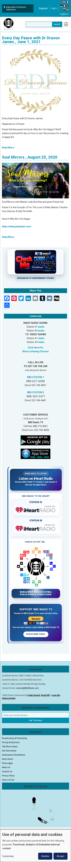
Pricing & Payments (11, 742)
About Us (6, 767)
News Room (7, 759)
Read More (8, 147)
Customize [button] (8, 856)
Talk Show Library (10, 746)
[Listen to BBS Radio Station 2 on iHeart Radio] (35, 527)
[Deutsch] (61, 5)
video (41, 338)
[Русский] (64, 9)
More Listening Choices (35, 351)
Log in (54, 8)
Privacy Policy (8, 776)
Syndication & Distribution (13, 755)
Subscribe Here (36, 634)
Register (43, 8)
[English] (61, 2)
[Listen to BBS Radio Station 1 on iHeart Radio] (35, 509)
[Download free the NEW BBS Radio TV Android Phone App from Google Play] (35, 440)
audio (41, 326)
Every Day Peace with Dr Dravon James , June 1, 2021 (31, 40)
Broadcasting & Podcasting (14, 738)
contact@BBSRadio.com (27, 688)
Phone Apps (7, 763)
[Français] (67, 2)
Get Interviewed (9, 751)
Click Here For (35, 347)
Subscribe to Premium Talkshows (16, 8)
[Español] (67, 9)
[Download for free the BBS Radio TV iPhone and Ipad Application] (35, 453)
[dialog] (35, 845)
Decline (45, 856)
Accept (60, 856)
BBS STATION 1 (35, 377)
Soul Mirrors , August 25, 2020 (29, 157)
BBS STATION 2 (35, 392)
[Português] (67, 5)
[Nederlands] (64, 2)
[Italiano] (64, 5)
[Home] (8, 24)
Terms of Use (8, 780)
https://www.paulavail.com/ (16, 226)
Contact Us (7, 771)
